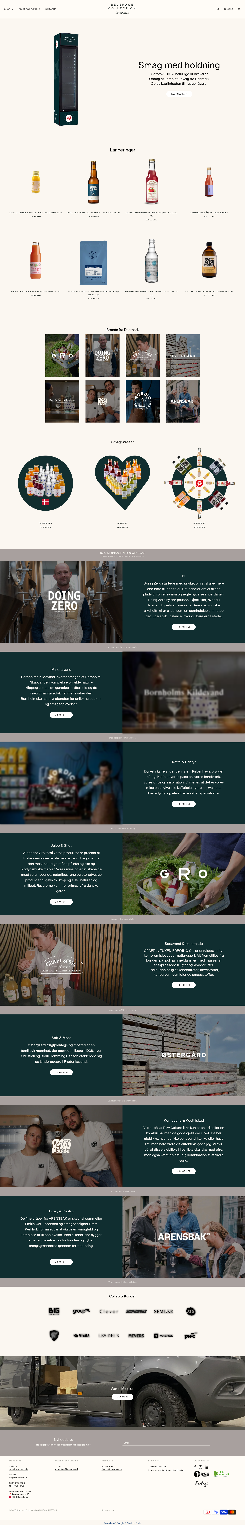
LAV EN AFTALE (179, 94)
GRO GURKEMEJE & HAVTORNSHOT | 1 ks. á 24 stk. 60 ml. (36, 212)
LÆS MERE (122, 1396)
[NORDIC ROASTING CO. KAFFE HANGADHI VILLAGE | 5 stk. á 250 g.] (94, 261)
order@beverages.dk (18, 1469)
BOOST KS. (122, 523)
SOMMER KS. (199, 523)
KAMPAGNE (50, 9)
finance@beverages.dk (112, 1469)
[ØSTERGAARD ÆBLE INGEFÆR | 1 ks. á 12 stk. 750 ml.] (36, 261)
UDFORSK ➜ (61, 715)
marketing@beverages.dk (66, 1469)
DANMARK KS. (45, 523)
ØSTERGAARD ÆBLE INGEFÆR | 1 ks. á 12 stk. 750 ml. (35, 291)
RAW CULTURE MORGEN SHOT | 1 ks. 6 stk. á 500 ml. (209, 291)
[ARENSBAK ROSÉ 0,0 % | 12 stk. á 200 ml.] (209, 182)
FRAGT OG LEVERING (29, 9)
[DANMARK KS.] (45, 483)
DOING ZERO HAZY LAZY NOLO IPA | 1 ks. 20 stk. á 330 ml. (93, 212)
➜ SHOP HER (184, 627)
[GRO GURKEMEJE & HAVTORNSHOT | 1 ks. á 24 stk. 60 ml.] (36, 182)
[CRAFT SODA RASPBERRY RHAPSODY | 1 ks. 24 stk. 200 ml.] (151, 182)
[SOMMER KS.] (199, 483)
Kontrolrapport (108, 1510)
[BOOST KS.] (122, 483)
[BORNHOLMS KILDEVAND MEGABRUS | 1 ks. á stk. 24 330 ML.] (151, 261)
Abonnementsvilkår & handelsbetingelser (166, 1470)
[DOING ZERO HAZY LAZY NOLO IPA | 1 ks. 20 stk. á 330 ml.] (94, 182)
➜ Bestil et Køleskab (157, 1466)
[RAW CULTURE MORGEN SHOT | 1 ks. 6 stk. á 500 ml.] (209, 261)
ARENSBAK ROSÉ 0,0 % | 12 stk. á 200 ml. (209, 212)
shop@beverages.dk (18, 1477)
